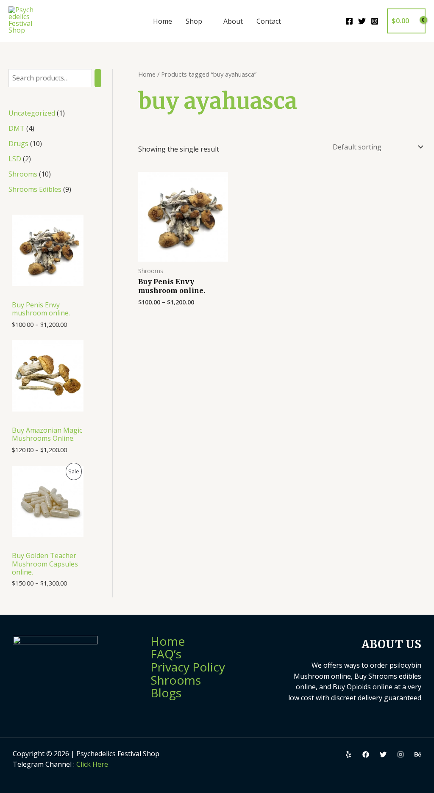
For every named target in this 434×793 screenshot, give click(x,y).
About (233, 21)
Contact (268, 21)
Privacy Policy (187, 667)
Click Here (92, 764)
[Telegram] (418, 754)
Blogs (165, 693)
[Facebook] (349, 21)
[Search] (98, 78)
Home (162, 21)
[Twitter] (362, 21)
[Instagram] (374, 21)
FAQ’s (165, 654)
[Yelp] (348, 754)
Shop (194, 21)
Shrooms (175, 680)
